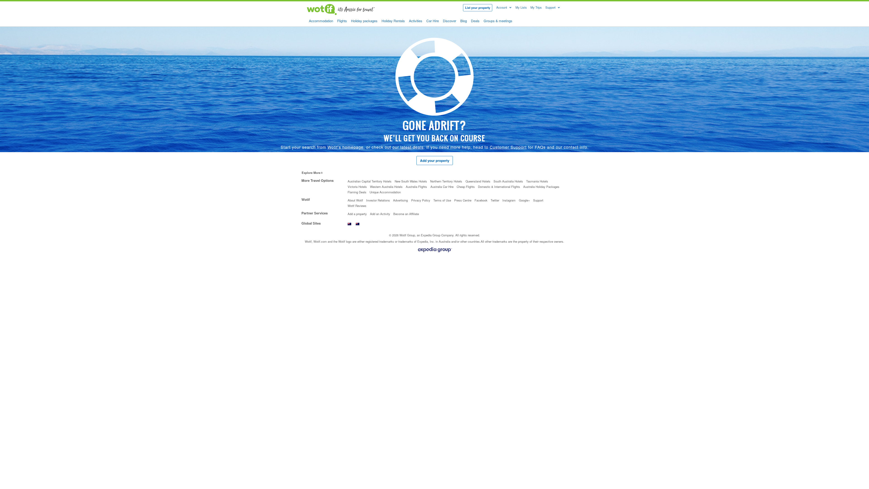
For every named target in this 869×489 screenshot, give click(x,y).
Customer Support (508, 147)
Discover (449, 20)
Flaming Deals (357, 192)
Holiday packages (364, 20)
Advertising (400, 200)
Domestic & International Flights (499, 187)
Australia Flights (416, 187)
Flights (342, 20)
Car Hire (432, 20)
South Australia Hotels (508, 181)
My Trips (536, 7)
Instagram (509, 200)
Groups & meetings (498, 20)
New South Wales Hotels (411, 181)
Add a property (357, 214)
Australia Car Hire (442, 187)
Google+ (524, 200)
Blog (463, 20)
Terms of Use (442, 200)
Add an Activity (380, 214)
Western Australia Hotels (386, 187)
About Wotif (355, 200)
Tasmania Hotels (537, 181)
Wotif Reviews (357, 206)
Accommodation (321, 20)
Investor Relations (378, 200)
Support (538, 200)
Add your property (434, 160)
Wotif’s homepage (345, 147)
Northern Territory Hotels (446, 181)
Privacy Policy (420, 200)
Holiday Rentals (393, 20)
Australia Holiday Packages (541, 187)
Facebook (481, 200)
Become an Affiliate (406, 214)
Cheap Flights (466, 187)
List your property (477, 7)
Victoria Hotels (357, 187)
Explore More (311, 172)
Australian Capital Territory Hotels (370, 181)
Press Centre (462, 200)
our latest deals (408, 147)
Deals (475, 20)
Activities (415, 20)
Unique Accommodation (385, 192)
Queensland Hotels (478, 181)
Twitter (495, 200)
